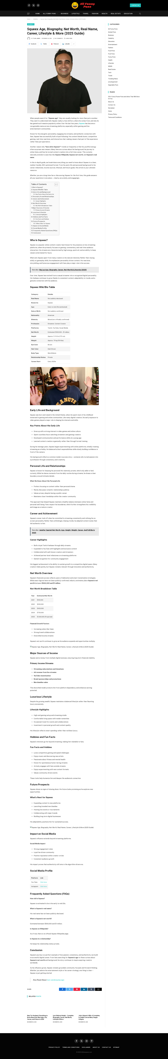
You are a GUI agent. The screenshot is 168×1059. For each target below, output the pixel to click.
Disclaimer (111, 108)
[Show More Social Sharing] (74, 44)
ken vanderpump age (55, 980)
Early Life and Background (41, 192)
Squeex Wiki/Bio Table (40, 189)
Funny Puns (112, 57)
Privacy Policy (112, 114)
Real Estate (116, 13)
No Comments (59, 38)
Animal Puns (112, 32)
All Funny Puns (49, 13)
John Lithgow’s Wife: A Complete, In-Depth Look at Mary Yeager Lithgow (89, 1017)
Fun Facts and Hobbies (42, 219)
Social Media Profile (40, 228)
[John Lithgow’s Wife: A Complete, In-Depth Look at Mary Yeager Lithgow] (90, 1006)
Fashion (95, 13)
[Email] (20, 140)
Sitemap (116, 1047)
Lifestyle (76, 13)
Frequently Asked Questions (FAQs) (45, 230)
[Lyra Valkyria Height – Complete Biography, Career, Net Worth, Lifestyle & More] (64, 1006)
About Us (111, 102)
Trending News (113, 79)
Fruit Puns (111, 54)
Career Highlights (41, 201)
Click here (43, 882)
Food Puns (111, 51)
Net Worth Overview (39, 203)
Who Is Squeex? (37, 187)
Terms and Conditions (115, 117)
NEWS (110, 66)
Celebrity (31, 24)
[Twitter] (20, 127)
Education (128, 13)
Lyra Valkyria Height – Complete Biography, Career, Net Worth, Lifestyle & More (63, 1017)
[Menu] (28, 13)
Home (37, 13)
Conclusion (37, 233)
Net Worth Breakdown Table (44, 205)
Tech (109, 72)
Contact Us (135, 5)
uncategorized (112, 82)
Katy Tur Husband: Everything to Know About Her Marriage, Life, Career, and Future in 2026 (37, 1017)
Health (105, 13)
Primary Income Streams (42, 210)
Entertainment (112, 44)
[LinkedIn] (20, 131)
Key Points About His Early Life (45, 194)
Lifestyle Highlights (41, 214)
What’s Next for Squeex (43, 223)
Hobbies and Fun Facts (40, 217)
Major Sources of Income (40, 208)
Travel (86, 13)
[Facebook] (20, 123)
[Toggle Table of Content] (55, 184)
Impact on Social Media (40, 226)
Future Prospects (39, 221)
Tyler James (36, 38)
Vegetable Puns (113, 85)
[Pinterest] (20, 136)
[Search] (140, 13)
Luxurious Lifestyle (39, 212)
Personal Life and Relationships (43, 196)
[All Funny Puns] (84, 5)
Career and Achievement (41, 199)
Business (64, 13)
